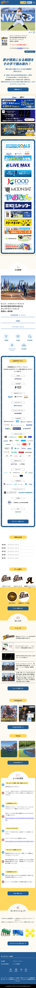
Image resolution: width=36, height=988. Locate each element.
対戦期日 (18, 321)
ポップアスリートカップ (10, 544)
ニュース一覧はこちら (18, 688)
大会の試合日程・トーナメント (18, 315)
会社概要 (3, 961)
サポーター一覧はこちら (18, 521)
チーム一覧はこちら (18, 608)
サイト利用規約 (16, 964)
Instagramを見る (17, 727)
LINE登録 (19, 48)
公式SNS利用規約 (5, 964)
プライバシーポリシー (18, 961)
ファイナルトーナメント (18, 327)
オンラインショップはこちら (17, 943)
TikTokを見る (17, 762)
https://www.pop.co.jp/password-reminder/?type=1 (19, 841)
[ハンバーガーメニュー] (34, 2)
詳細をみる (17, 89)
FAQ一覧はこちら (18, 893)
